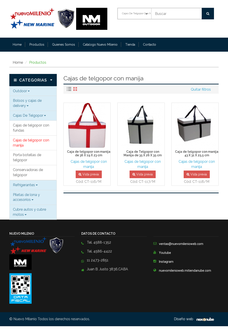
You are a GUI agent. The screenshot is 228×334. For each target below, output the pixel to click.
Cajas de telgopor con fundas (31, 127)
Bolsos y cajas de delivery (27, 103)
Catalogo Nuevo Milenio (100, 44)
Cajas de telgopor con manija (31, 142)
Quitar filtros (201, 89)
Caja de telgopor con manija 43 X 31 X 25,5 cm (196, 153)
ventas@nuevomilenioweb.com (181, 244)
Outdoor (20, 91)
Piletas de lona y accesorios (26, 197)
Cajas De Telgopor (28, 115)
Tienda (130, 44)
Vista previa (90, 174)
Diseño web (184, 319)
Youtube (165, 253)
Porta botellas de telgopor (27, 157)
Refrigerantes (24, 185)
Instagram (166, 261)
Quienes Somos (63, 44)
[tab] (69, 89)
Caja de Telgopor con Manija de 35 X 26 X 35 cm (143, 153)
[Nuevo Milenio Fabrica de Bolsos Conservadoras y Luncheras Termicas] (42, 18)
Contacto (149, 44)
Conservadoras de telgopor (28, 172)
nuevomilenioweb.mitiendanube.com (185, 270)
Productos (36, 44)
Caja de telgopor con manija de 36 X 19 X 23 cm (88, 153)
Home (17, 44)
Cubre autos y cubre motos (29, 212)
